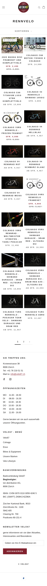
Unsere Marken (10, 456)
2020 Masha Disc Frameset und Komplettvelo (12, 60)
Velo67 (6, 438)
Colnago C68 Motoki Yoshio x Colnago (34, 58)
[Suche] (39, 7)
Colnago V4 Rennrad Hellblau (34, 129)
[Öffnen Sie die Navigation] (3, 7)
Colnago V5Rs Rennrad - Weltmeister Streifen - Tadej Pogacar (12, 236)
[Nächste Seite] (29, 342)
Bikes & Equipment (12, 452)
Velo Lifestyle (9, 461)
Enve (5, 447)
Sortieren (22, 31)
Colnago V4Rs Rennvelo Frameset (35, 197)
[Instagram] (10, 379)
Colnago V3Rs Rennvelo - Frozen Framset (12, 130)
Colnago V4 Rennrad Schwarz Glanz (35, 164)
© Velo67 (23, 564)
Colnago (7, 442)
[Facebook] (4, 379)
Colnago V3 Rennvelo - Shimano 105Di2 (34, 95)
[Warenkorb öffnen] (44, 7)
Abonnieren (15, 551)
